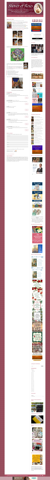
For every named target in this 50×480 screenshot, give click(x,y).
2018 (33, 379)
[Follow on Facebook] (37, 475)
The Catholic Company (38, 219)
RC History (38, 222)
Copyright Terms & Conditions (37, 469)
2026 (33, 369)
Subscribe (37, 38)
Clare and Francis (14, 67)
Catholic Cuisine (39, 71)
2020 (33, 377)
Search (42, 366)
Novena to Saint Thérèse (37, 116)
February (33, 371)
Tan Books (33, 221)
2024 (33, 373)
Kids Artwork (14, 20)
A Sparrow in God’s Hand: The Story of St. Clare (19, 28)
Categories (32, 395)
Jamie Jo (9, 119)
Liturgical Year (17, 20)
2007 (33, 391)
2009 (33, 389)
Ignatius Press (33, 219)
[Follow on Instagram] (41, 475)
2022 (33, 375)
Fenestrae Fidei (22, 29)
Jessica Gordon (10, 100)
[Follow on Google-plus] (42, 475)
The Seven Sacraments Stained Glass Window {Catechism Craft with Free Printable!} (38, 131)
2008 (33, 390)
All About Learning (41, 218)
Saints (20, 20)
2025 (33, 372)
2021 (33, 376)
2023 (33, 374)
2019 (33, 378)
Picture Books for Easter (37, 142)
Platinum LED (35, 221)
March (33, 370)
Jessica (8, 20)
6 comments (22, 20)
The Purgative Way (40, 221)
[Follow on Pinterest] (39, 475)
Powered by (36, 40)
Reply (26, 97)
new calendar (17, 22)
